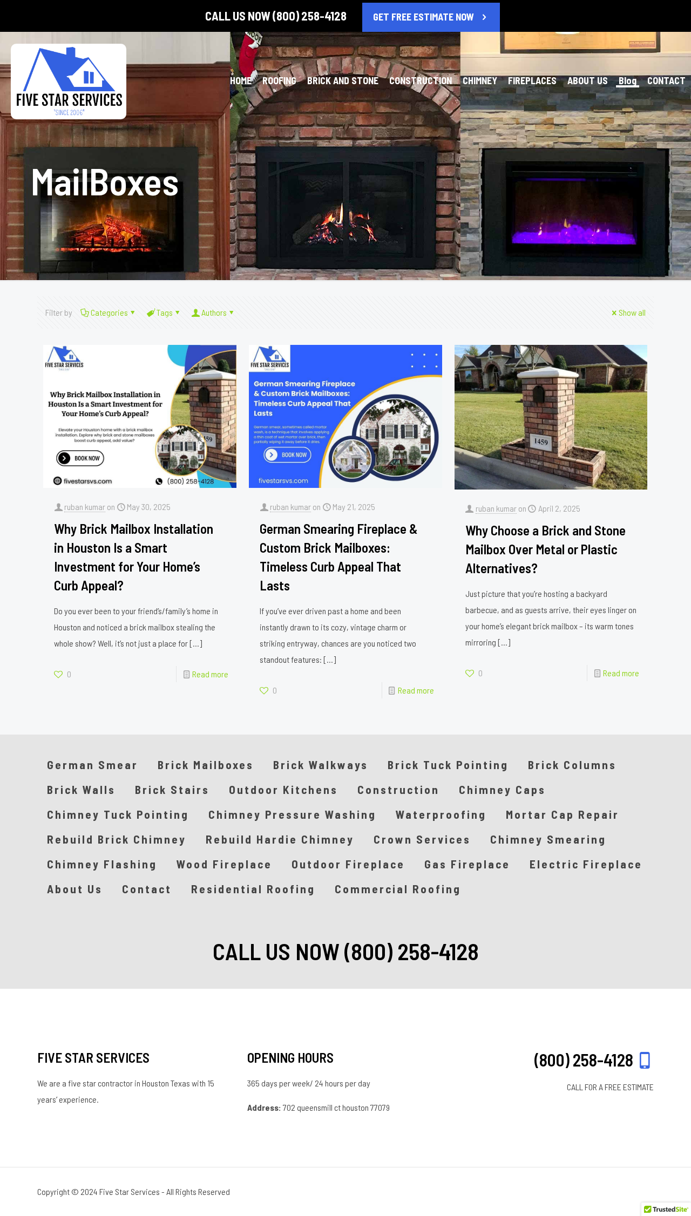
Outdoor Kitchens (283, 789)
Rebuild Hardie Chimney (280, 839)
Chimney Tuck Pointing (118, 814)
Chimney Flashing (102, 864)
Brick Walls (81, 789)
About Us (75, 888)
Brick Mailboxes (206, 764)
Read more (210, 674)
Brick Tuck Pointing (448, 764)
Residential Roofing (253, 888)
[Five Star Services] (68, 80)
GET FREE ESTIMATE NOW (423, 17)
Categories (109, 312)
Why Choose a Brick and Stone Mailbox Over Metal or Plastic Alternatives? (545, 549)
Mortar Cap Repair (562, 814)
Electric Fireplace (586, 864)
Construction (398, 789)
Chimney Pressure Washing (292, 814)
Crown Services (422, 839)
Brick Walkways (320, 764)
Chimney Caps (502, 789)
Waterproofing (441, 814)
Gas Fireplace (467, 864)
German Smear (92, 764)
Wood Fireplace (224, 864)
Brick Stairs (172, 789)
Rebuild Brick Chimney (116, 839)
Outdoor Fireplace (348, 864)
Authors (214, 312)
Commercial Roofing (398, 888)
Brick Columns (572, 764)
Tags (165, 312)
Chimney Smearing (548, 839)
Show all (632, 312)
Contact (147, 888)
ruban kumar (84, 506)
